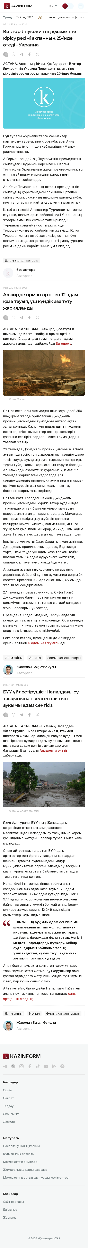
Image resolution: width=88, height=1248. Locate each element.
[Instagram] (5, 54)
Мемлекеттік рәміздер (20, 1162)
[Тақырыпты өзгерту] (68, 6)
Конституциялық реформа (64, 17)
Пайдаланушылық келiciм (21, 1146)
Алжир (35, 658)
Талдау (8, 1106)
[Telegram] (21, 54)
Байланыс (10, 1210)
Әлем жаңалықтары (21, 261)
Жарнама (10, 1217)
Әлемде (9, 1122)
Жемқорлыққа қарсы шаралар (25, 1170)
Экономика (11, 1114)
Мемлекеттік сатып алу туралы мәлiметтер (36, 1177)
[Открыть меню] (81, 6)
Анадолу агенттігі (53, 750)
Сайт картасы (13, 1202)
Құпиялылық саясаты (18, 1154)
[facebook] (30, 1066)
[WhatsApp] (13, 54)
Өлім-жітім (14, 658)
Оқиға (7, 1090)
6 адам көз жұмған (43, 643)
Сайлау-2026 (25, 17)
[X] (37, 54)
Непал (34, 1013)
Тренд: (8, 17)
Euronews (63, 343)
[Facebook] (29, 54)
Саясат (8, 1098)
